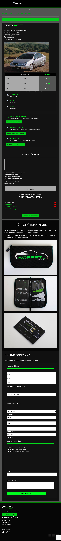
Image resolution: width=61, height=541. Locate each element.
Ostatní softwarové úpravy (11, 209)
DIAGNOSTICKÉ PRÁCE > (16, 133)
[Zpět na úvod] (19, 4)
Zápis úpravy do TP (10, 204)
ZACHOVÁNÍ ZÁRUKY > (15, 144)
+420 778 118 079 (7, 526)
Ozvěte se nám (9, 515)
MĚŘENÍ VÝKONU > (14, 122)
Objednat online (31, 216)
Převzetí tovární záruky (11, 207)
